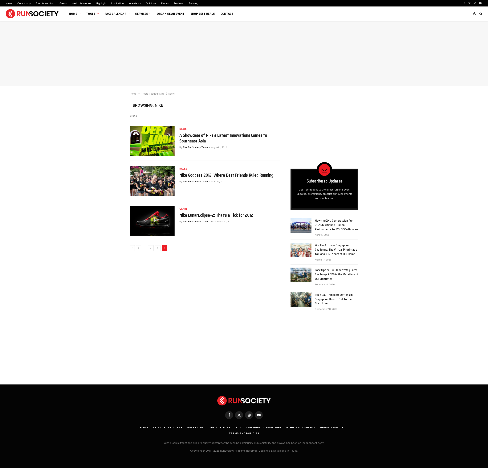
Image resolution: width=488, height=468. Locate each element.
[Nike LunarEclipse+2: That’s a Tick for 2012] (152, 221)
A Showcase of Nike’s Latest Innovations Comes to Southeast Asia (223, 138)
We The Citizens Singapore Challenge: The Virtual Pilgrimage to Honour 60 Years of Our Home (336, 249)
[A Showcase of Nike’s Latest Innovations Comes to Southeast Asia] (152, 141)
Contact (227, 13)
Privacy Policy (332, 427)
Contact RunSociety (224, 427)
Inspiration (117, 3)
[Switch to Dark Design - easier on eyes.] (474, 13)
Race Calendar (115, 13)
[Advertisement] (244, 53)
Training (193, 3)
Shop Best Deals (202, 13)
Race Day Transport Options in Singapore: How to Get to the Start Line (334, 299)
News (9, 3)
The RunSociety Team (195, 147)
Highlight (101, 3)
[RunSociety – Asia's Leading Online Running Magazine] (32, 13)
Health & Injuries (81, 3)
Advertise (195, 427)
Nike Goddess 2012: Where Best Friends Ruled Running (226, 175)
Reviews (179, 3)
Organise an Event (171, 13)
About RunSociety (167, 427)
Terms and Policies (244, 433)
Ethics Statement (300, 427)
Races (165, 3)
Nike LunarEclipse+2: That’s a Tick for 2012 (216, 215)
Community (24, 3)
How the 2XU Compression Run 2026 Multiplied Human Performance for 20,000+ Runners (336, 225)
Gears (63, 3)
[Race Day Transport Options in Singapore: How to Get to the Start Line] (301, 299)
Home (73, 13)
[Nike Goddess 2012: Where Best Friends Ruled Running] (152, 181)
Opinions (151, 3)
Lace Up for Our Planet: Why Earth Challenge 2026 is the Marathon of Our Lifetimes (336, 274)
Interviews (135, 3)
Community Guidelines (264, 427)
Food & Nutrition (45, 3)
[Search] (480, 14)
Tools (91, 13)
